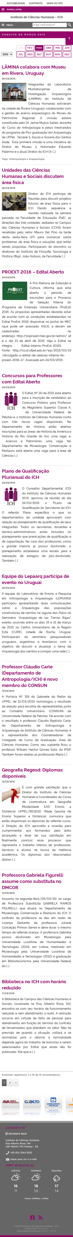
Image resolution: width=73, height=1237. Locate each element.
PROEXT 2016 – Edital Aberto (33, 271)
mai (57, 47)
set (39, 54)
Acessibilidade (16, 3)
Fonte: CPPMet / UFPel (36, 1198)
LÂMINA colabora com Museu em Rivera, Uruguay (34, 69)
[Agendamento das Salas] (53, 1106)
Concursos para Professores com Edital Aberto (32, 378)
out (48, 54)
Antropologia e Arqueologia (26, 159)
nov (57, 54)
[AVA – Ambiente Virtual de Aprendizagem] (11, 1106)
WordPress (42, 1228)
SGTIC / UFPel (48, 1231)
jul (20, 54)
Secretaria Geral (17, 1133)
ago (30, 54)
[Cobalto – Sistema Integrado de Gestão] (32, 1106)
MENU (9, 25)
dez (67, 54)
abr (48, 47)
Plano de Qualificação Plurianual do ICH (25, 474)
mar (39, 47)
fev (30, 47)
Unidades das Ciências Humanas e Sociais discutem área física (33, 176)
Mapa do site (55, 3)
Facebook (32, 1217)
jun (66, 47)
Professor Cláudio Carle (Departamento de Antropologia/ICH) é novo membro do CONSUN (30, 675)
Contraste (36, 3)
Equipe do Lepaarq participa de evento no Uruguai (35, 579)
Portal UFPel (14, 9)
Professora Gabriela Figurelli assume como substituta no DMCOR (32, 881)
